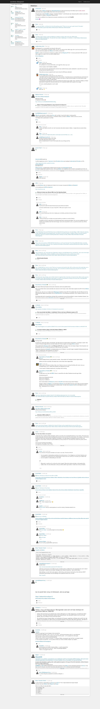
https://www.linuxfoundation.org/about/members (45, 163)
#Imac (58, 682)
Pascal (41, 358)
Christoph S (37, 607)
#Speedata (49, 15)
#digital (41, 519)
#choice (83, 477)
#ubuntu (22, 25)
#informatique (38, 598)
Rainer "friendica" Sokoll (40, 548)
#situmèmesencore (18, 32)
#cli (44, 641)
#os (70, 477)
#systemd (71, 385)
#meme (37, 477)
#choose (87, 477)
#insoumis (22, 43)
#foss (79, 518)
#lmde (45, 477)
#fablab (21, 44)
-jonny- (36, 431)
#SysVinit (50, 187)
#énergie (22, 8)
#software (67, 477)
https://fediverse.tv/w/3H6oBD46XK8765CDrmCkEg (45, 101)
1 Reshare (40, 41)
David (40, 363)
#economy (76, 518)
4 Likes (39, 58)
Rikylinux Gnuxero (39, 94)
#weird (16, 13)
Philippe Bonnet (18, 41)
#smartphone (48, 641)
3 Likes (39, 172)
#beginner (41, 478)
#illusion (44, 490)
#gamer (23, 13)
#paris (20, 8)
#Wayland (51, 684)
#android (62, 518)
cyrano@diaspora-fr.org (40, 580)
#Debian (44, 10)
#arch (25, 25)
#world (87, 518)
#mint (16, 26)
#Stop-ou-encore (38, 167)
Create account (87, 1)
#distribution (60, 477)
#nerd (19, 13)
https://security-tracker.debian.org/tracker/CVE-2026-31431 (50, 566)
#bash (16, 31)
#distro (55, 477)
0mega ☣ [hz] (18, 11)
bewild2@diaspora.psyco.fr (41, 113)
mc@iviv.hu (41, 500)
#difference (71, 518)
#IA (71, 167)
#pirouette (73, 161)
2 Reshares (40, 523)
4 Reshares (40, 174)
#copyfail (37, 550)
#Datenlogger (56, 292)
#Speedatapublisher (56, 10)
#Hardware (46, 345)
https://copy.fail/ (42, 575)
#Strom (73, 344)
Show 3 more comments (41, 202)
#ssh (49, 408)
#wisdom (45, 519)
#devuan (46, 408)
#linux (21, 13)
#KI (76, 385)
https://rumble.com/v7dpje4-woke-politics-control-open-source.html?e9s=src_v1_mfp (55, 134)
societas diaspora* (17, 2)
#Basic (66, 665)
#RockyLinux (52, 381)
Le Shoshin (37, 305)
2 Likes (39, 122)
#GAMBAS (37, 665)
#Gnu (36, 96)
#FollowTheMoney (39, 164)
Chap (40, 126)
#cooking (23, 20)
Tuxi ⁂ (16, 23)
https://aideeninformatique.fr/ (44, 596)
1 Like (39, 29)
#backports (46, 96)
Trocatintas (41, 496)
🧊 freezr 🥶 (38, 8)
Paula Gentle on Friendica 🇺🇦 (41, 284)
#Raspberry (41, 56)
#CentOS (48, 349)
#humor (75, 477)
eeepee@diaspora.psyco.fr (45, 563)
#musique (17, 8)
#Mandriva (37, 115)
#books (16, 37)
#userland (37, 641)
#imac (16, 38)
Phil (16, 6)
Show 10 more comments (41, 355)
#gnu (36, 408)
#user (45, 478)
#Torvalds (78, 161)
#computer (37, 519)
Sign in (79, 1)
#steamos (67, 518)
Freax (36, 24)
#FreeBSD (46, 13)
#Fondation (58, 161)
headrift (41, 506)
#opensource (19, 19)
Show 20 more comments (41, 124)
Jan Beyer (17, 35)
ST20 (36, 183)
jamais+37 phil (38, 147)
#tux (64, 477)
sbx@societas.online (39, 46)
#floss (82, 518)
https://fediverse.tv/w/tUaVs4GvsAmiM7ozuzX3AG (45, 411)
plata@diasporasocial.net (44, 137)
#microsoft (53, 518)
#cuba (19, 43)
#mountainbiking (18, 20)
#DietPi (36, 52)
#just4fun (79, 477)
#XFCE (45, 187)
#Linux (36, 56)
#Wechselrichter (58, 293)
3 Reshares (40, 449)
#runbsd (37, 19)
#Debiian (50, 383)
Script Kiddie (38, 473)
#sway (57, 684)
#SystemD (75, 185)
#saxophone (17, 44)
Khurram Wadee (43, 529)
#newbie (37, 478)
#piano (25, 37)
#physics (22, 37)
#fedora (53, 598)
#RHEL (52, 373)
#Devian (41, 185)
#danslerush (38, 159)
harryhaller (37, 630)
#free (43, 665)
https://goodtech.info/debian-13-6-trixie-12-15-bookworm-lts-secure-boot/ (49, 309)
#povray (21, 31)
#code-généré (66, 167)
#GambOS (38, 657)
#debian (25, 8)
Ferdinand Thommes (19, 17)
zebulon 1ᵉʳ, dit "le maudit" (20, 29)
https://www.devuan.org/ (40, 189)
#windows (58, 518)
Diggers (41, 176)
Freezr (40, 62)
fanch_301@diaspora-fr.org (45, 672)
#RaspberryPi (65, 52)
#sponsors (51, 161)
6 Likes (39, 481)
